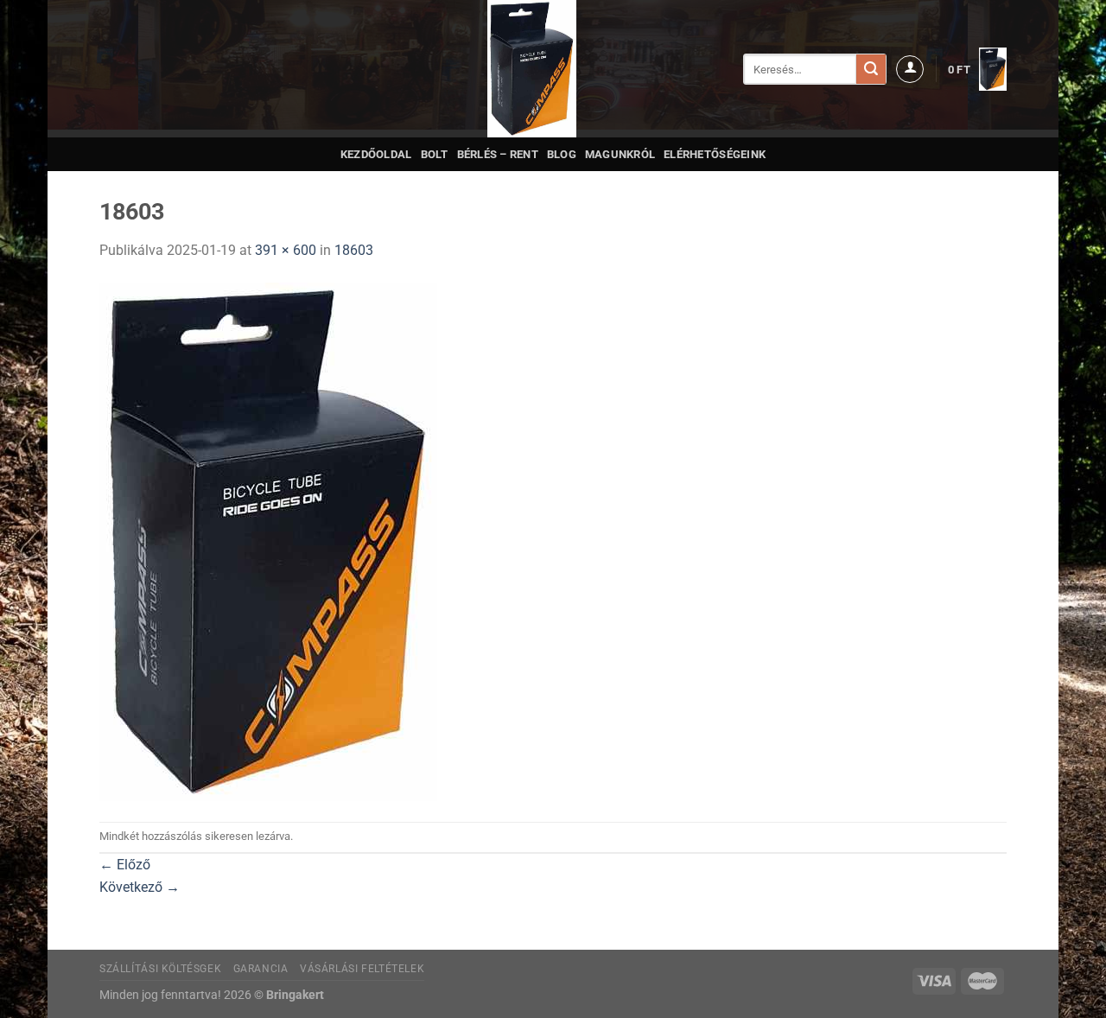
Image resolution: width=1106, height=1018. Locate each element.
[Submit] (871, 69)
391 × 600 (285, 250)
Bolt (434, 154)
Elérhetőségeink (715, 154)
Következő (139, 887)
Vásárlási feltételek (362, 969)
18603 (353, 250)
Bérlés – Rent (497, 154)
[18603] (268, 540)
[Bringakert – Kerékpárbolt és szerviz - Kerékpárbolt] (532, 68)
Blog (561, 154)
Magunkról (620, 154)
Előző (124, 864)
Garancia (261, 969)
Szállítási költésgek (160, 969)
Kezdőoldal (376, 154)
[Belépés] (910, 69)
